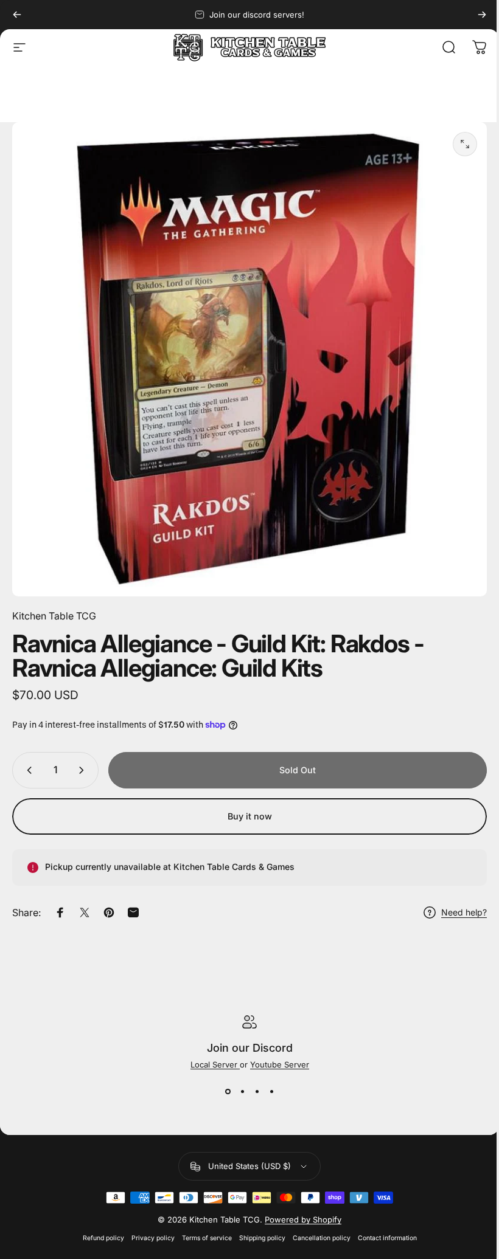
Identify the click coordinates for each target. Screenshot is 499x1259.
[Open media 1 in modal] (465, 144)
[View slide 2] (242, 1091)
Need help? (464, 912)
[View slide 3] (257, 1091)
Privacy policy (153, 1238)
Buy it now (250, 816)
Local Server (215, 1064)
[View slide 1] (227, 1091)
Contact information (387, 1238)
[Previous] (17, 14)
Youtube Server (279, 1064)
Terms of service (207, 1238)
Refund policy (103, 1238)
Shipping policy (262, 1238)
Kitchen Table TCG (54, 616)
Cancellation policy (322, 1238)
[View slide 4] (271, 1091)
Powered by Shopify (303, 1219)
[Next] (482, 14)
